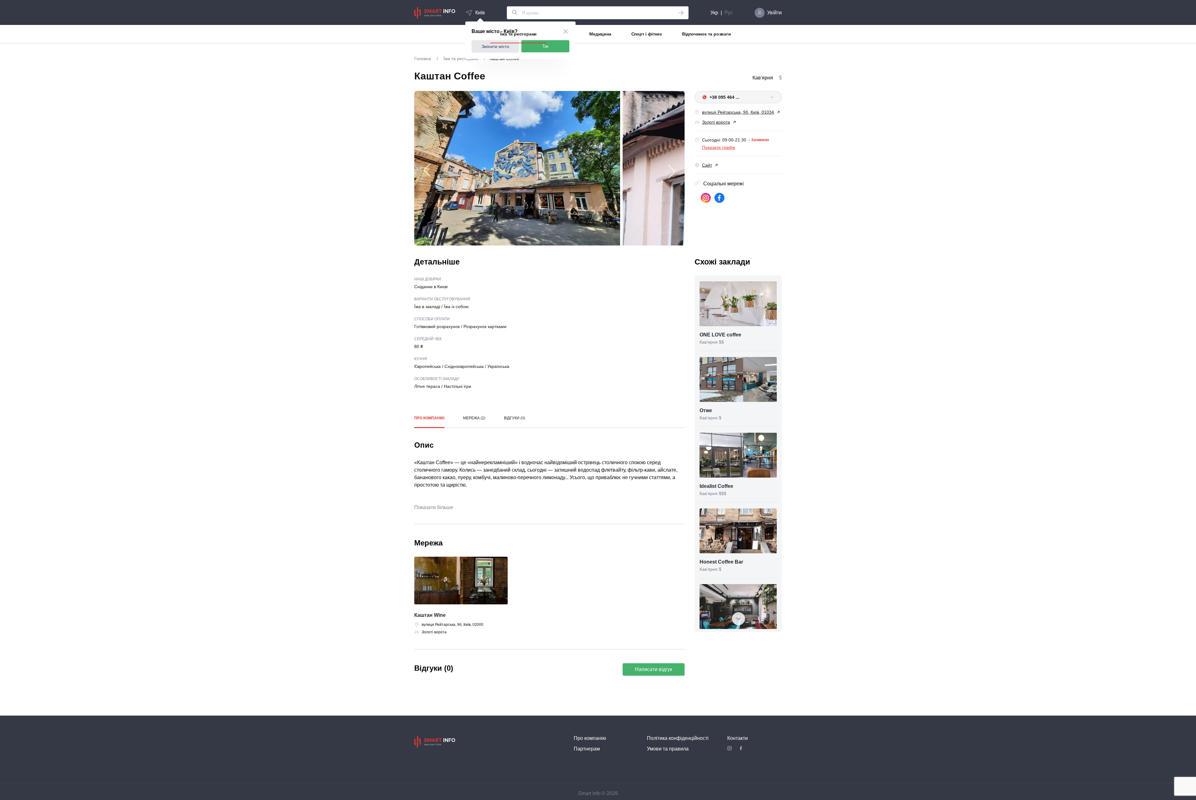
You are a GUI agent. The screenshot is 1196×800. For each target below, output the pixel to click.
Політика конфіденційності (678, 738)
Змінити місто (495, 46)
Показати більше (433, 507)
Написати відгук (653, 669)
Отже (706, 410)
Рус (728, 12)
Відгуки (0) (514, 418)
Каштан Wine (430, 615)
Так (545, 46)
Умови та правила (668, 748)
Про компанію (429, 418)
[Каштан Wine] (461, 582)
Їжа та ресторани (518, 33)
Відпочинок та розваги (706, 33)
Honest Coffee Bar (721, 561)
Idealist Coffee (716, 486)
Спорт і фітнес (646, 33)
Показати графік (718, 147)
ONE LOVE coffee (720, 334)
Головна (423, 58)
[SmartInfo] (434, 13)
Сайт (707, 165)
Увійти (774, 12)
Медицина (600, 33)
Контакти (737, 738)
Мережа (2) (474, 418)
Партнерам (587, 748)
